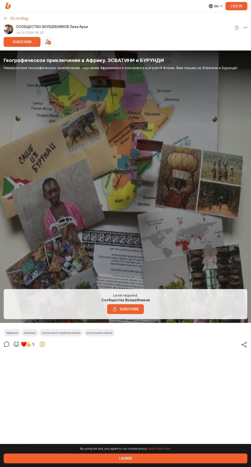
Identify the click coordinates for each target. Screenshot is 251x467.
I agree (125, 458)
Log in (236, 6)
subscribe (22, 42)
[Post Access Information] (236, 27)
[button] (8, 6)
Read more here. (159, 448)
